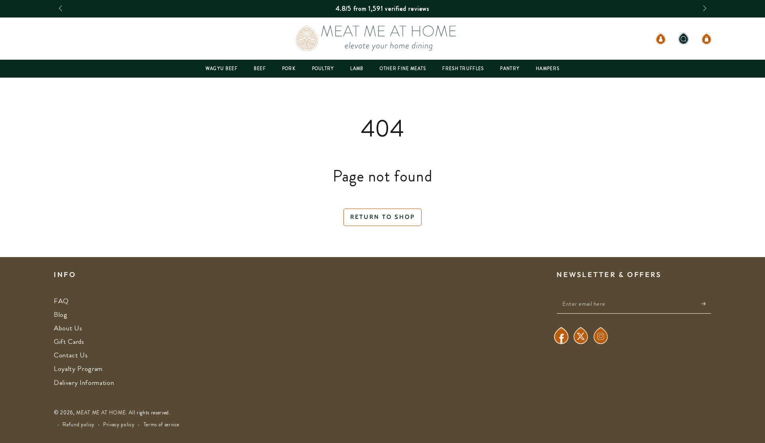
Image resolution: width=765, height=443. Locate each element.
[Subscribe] (706, 303)
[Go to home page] (382, 38)
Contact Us (71, 355)
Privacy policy (118, 424)
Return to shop (382, 217)
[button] (683, 38)
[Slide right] (703, 9)
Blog (61, 315)
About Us (68, 328)
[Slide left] (61, 9)
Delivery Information (84, 383)
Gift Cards (69, 342)
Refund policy (78, 424)
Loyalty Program (78, 369)
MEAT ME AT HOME (101, 412)
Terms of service (161, 424)
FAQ (61, 301)
